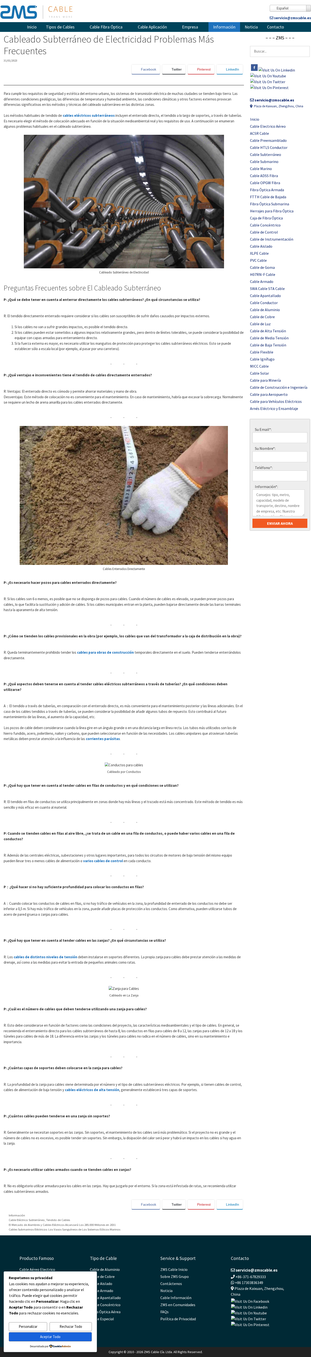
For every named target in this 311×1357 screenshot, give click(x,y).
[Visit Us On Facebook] (254, 70)
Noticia (251, 27)
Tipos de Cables (60, 27)
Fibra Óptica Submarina (269, 203)
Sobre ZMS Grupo (174, 1276)
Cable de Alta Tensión (268, 330)
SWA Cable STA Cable (267, 288)
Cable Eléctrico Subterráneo (27, 1220)
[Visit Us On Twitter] (267, 81)
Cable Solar (259, 373)
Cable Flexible (261, 352)
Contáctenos (171, 1283)
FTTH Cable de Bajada (268, 196)
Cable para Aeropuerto (269, 394)
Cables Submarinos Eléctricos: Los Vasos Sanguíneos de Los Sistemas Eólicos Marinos (64, 1229)
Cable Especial (102, 1318)
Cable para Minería (265, 380)
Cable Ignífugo (262, 359)
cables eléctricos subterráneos (89, 115)
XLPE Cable (259, 253)
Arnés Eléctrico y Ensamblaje (274, 408)
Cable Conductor (264, 302)
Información (224, 27)
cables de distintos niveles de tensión (45, 957)
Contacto (275, 27)
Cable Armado (261, 281)
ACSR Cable (259, 133)
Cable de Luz (260, 323)
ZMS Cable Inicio (174, 1269)
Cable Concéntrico (265, 225)
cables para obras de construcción (105, 652)
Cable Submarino (264, 161)
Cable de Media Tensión (269, 337)
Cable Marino (261, 168)
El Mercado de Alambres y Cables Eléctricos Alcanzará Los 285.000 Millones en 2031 (62, 1225)
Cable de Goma (262, 267)
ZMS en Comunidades (177, 1304)
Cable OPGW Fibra (265, 182)
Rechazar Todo (71, 1326)
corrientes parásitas (103, 738)
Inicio (32, 27)
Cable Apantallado (265, 295)
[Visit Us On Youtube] (268, 75)
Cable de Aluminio (265, 309)
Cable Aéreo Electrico (37, 1269)
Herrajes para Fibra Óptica (272, 210)
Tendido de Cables (58, 1220)
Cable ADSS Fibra (264, 175)
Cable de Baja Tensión (268, 345)
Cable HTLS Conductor (268, 147)
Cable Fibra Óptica (106, 27)
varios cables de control (103, 861)
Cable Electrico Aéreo (268, 126)
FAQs (164, 1311)
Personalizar (28, 1326)
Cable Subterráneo (265, 154)
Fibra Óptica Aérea (105, 1311)
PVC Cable (258, 260)
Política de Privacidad (178, 1318)
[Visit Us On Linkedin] (276, 70)
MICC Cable (259, 366)
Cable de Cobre (262, 316)
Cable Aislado (261, 246)
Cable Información (175, 1297)
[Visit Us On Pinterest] (269, 87)
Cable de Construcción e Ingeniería (278, 387)
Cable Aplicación (152, 27)
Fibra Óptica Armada (267, 189)
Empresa (190, 27)
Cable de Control (264, 232)
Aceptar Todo (50, 1336)
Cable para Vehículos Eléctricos (276, 401)
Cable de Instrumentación (271, 239)
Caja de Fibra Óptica (266, 218)
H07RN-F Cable (262, 274)
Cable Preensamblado (268, 140)
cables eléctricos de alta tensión (92, 1089)
